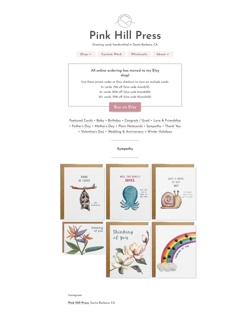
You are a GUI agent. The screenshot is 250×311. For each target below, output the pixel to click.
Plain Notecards (130, 126)
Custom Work (111, 54)
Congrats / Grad (137, 120)
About (161, 54)
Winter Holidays (160, 131)
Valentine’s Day (92, 131)
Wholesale (139, 54)
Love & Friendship (167, 120)
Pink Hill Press (125, 36)
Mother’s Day (105, 126)
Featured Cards (81, 120)
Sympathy (153, 126)
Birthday (114, 120)
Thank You (173, 126)
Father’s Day (81, 126)
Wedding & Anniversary (126, 131)
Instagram (75, 295)
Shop (84, 54)
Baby (100, 120)
